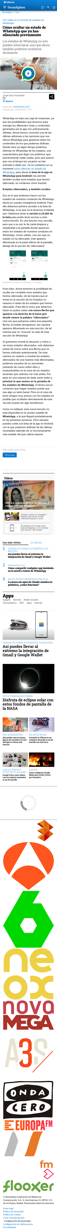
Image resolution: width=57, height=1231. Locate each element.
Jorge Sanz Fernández (14, 95)
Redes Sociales (31, 599)
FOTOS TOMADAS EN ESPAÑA (18, 696)
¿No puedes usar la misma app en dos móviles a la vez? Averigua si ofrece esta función (15, 741)
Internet (38, 602)
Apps (8, 595)
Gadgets (7, 599)
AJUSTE (33, 769)
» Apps (17, 12)
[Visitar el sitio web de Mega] (28, 1029)
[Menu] (53, 7)
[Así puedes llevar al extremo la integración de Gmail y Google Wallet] (28, 625)
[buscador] (48, 7)
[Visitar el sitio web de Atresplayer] (28, 1178)
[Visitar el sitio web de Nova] (28, 1013)
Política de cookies (12, 1214)
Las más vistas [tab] (12, 542)
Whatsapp (10, 454)
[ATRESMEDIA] (28, 840)
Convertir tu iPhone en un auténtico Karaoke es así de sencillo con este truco (41, 739)
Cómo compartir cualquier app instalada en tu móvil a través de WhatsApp (31, 569)
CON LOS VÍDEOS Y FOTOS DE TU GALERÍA (14, 770)
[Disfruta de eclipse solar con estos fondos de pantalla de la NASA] (28, 679)
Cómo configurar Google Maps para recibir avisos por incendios (40, 774)
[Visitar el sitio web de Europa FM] (28, 1130)
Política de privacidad (13, 1211)
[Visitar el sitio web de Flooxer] (28, 1192)
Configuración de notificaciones (18, 1224)
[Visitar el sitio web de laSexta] (28, 947)
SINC (21, 602)
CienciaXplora (10, 602)
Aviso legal (8, 1208)
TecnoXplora (7, 12)
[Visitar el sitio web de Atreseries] (28, 1079)
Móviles (17, 599)
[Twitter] (4, 98)
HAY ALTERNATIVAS (13, 734)
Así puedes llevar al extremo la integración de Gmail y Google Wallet (29, 555)
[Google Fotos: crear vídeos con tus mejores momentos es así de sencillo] (15, 759)
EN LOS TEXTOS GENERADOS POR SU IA (28, 579)
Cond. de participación (13, 1218)
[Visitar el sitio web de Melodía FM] (28, 1167)
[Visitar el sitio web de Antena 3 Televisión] (28, 889)
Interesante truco (16, 565)
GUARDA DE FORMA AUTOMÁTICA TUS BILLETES (28, 549)
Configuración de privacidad (17, 1221)
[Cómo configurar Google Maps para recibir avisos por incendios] (41, 759)
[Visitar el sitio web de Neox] (28, 999)
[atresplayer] (43, 7)
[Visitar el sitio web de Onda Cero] (28, 1118)
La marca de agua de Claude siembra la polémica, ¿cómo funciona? (30, 583)
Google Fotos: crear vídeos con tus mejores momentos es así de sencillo (14, 777)
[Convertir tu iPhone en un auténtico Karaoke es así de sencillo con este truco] (41, 724)
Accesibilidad (9, 1227)
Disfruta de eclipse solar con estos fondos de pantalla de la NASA (28, 704)
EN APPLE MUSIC (38, 734)
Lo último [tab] (36, 542)
